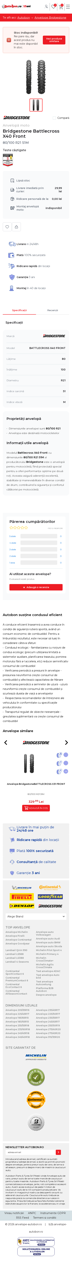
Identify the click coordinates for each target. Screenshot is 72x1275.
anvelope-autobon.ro (28, 1224)
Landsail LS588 (15, 954)
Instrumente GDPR (53, 1213)
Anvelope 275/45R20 (48, 1033)
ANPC (32, 1213)
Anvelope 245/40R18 (18, 1037)
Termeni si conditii (44, 1217)
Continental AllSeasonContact (16, 992)
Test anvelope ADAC (48, 971)
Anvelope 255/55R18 (17, 1025)
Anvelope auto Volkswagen (45, 933)
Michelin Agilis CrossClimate (45, 966)
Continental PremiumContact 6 (17, 979)
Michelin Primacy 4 (47, 954)
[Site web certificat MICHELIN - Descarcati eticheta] (36, 1057)
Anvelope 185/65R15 (17, 1021)
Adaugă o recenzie (38, 587)
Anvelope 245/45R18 (17, 1033)
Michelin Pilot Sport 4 (49, 950)
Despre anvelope (46, 994)
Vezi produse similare (54, 40)
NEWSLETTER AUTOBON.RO (25, 1147)
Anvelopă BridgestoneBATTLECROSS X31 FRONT (36, 784)
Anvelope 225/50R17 (48, 1014)
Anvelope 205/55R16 (17, 1010)
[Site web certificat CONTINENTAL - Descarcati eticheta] (36, 1100)
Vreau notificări (14, 1213)
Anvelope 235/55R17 (48, 1017)
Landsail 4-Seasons (17, 961)
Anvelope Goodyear (18, 943)
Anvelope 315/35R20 (48, 1037)
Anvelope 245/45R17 (48, 1021)
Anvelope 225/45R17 (17, 1014)
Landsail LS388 (15, 958)
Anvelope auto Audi (48, 938)
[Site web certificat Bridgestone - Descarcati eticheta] (36, 1122)
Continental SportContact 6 (15, 972)
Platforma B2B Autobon (44, 989)
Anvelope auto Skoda (49, 946)
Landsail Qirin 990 (16, 950)
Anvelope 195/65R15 (17, 1017)
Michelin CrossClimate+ (44, 959)
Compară (63, 118)
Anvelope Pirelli (15, 935)
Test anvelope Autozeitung (44, 983)
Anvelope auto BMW (48, 942)
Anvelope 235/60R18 (18, 1029)
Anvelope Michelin (17, 932)
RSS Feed (22, 1217)
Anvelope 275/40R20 (48, 1029)
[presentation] (5, 742)
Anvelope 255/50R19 (48, 1025)
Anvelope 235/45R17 (48, 1010)
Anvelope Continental (19, 939)
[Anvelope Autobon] (16, 6)
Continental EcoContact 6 (14, 985)
